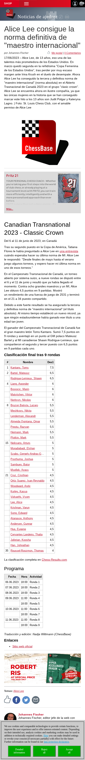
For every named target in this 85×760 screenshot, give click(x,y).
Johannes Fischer (31, 714)
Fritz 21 (12, 176)
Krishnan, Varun (20, 507)
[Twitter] (26, 699)
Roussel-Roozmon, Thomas (27, 550)
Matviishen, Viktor (21, 394)
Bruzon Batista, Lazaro (24, 405)
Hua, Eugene (18, 529)
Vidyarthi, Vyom (20, 496)
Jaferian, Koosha (21, 539)
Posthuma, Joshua (22, 459)
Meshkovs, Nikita (21, 410)
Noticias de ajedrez (38, 16)
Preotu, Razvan (20, 426)
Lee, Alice (16, 502)
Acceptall (69, 751)
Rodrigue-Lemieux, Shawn (26, 378)
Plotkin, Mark (18, 437)
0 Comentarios (72, 53)
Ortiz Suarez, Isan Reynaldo (27, 480)
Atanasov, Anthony (22, 518)
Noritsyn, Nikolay (21, 399)
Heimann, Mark (20, 432)
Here (46, 735)
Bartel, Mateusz (20, 373)
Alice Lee (18, 691)
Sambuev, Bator (20, 464)
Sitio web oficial (22, 646)
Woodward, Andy (21, 486)
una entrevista (69, 251)
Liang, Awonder (20, 383)
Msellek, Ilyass (20, 469)
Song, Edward (19, 512)
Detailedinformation (19, 751)
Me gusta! (57, 53)
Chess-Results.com (54, 559)
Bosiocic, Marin (20, 389)
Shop (8, 3)
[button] (26, 3)
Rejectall (44, 751)
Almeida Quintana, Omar (25, 421)
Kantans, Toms (20, 367)
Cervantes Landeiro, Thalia (26, 534)
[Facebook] (16, 699)
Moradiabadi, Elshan (23, 448)
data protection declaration (56, 741)
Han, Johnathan (20, 545)
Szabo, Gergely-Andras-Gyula (28, 453)
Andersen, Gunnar (21, 523)
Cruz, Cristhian (19, 475)
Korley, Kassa (19, 491)
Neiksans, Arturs (20, 442)
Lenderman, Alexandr (23, 416)
